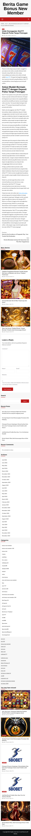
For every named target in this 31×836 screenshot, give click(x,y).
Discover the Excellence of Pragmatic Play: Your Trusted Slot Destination (15, 234)
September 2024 (6, 516)
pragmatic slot (4, 678)
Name (4, 368)
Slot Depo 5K (5, 600)
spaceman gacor (6, 626)
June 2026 (4, 462)
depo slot (3, 651)
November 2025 (6, 476)
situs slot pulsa (23, 193)
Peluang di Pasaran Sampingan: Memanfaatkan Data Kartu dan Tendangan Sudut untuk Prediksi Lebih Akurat (15, 425)
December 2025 (6, 474)
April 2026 (4, 468)
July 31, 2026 (9, 714)
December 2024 (6, 507)
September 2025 (6, 482)
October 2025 (5, 479)
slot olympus (4, 665)
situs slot (3, 670)
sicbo (3, 574)
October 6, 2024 (10, 35)
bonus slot (4, 551)
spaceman (3, 660)
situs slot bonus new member (9, 580)
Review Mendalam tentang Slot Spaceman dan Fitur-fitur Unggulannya (16, 239)
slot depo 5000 (4, 683)
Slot (3, 29)
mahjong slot (5, 562)
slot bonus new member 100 (9, 597)
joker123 (3, 646)
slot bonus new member (8, 594)
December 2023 (6, 533)
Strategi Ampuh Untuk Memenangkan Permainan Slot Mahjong (15, 418)
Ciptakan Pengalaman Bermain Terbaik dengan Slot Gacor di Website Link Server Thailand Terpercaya (15, 273)
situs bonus (5, 577)
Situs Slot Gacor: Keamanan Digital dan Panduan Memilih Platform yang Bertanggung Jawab (14, 412)
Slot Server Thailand (7, 611)
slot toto (3, 649)
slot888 (4, 620)
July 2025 (4, 488)
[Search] (28, 19)
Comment (5, 348)
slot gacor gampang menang (8, 681)
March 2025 (5, 499)
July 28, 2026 (9, 742)
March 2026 (5, 471)
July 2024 (4, 521)
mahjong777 (4, 654)
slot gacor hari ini (6, 606)
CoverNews (22, 831)
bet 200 (3, 641)
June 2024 (4, 524)
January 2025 (5, 504)
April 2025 (4, 496)
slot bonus (4, 591)
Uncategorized (6, 634)
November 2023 (6, 535)
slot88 (3, 617)
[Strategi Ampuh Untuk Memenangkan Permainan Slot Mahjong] (15, 727)
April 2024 (4, 530)
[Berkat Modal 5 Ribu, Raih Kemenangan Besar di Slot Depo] (15, 811)
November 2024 (6, 510)
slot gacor (4, 603)
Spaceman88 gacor (7, 632)
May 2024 (4, 527)
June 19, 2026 (9, 276)
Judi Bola (4, 557)
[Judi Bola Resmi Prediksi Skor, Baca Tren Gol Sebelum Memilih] (15, 783)
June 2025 (4, 490)
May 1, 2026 (9, 304)
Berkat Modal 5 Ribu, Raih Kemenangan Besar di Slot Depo (15, 439)
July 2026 (4, 460)
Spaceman (4, 623)
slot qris (4, 609)
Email (18, 368)
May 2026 (4, 465)
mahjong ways (4, 658)
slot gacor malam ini (6, 673)
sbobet (4, 571)
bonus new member (7, 545)
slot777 (4, 614)
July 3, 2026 (9, 825)
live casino (4, 560)
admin (4, 35)
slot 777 (8, 77)
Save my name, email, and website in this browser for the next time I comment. (15, 383)
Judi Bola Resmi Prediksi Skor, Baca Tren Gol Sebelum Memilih (15, 432)
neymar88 (4, 565)
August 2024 (5, 519)
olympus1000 (5, 568)
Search (3, 395)
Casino (3, 554)
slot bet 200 (5, 588)
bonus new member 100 (8, 548)
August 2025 (5, 485)
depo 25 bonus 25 (5, 663)
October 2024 (5, 513)
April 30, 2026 (9, 331)
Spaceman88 (5, 629)
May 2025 (4, 493)
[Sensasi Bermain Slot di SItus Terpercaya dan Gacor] (15, 289)
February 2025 (5, 502)
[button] (2, 19)
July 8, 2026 (9, 798)
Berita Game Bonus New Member (15, 8)
